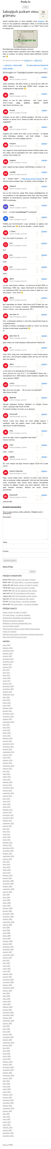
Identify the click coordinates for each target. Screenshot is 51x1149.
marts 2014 (6, 757)
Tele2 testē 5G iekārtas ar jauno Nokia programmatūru (21, 629)
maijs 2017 (6, 675)
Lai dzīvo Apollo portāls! (11, 626)
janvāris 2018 (7, 656)
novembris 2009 (8, 883)
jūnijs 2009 (6, 897)
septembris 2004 (8, 1043)
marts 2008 (6, 938)
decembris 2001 (8, 1133)
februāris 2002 (7, 1127)
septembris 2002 (8, 1108)
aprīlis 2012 (7, 804)
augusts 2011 (7, 826)
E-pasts (5, 551)
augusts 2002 (7, 1111)
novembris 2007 (8, 949)
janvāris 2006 (7, 1010)
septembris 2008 (8, 922)
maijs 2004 (6, 1054)
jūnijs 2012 (6, 799)
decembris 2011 (8, 815)
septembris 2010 (8, 856)
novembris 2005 (8, 1015)
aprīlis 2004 (7, 1056)
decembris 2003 (8, 1067)
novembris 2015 (8, 716)
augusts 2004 (7, 1045)
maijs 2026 (6, 645)
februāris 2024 (7, 648)
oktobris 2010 (7, 853)
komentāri (43, 13)
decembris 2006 (8, 979)
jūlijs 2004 (6, 1048)
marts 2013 (6, 779)
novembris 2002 (8, 1103)
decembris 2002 (8, 1100)
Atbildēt (44, 77)
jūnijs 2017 (6, 673)
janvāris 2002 (7, 1130)
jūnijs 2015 (6, 727)
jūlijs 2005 (6, 1026)
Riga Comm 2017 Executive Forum (15, 637)
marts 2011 (6, 840)
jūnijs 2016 (6, 700)
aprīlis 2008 (7, 936)
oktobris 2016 (7, 692)
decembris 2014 (8, 744)
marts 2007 (6, 971)
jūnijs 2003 (6, 1084)
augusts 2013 (7, 768)
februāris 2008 (7, 941)
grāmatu (41, 21)
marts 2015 (6, 736)
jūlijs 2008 (6, 927)
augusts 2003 (7, 1078)
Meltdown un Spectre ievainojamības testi (17, 623)
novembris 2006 (8, 982)
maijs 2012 (6, 801)
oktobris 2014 (7, 749)
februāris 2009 (7, 908)
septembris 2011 (8, 823)
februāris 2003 (7, 1095)
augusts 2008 (7, 925)
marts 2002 (6, 1125)
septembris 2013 (8, 766)
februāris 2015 (7, 738)
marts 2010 (6, 873)
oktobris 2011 (7, 820)
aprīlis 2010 (7, 870)
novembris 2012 (8, 788)
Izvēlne (25, 6)
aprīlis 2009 (7, 903)
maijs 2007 (6, 966)
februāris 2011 (7, 842)
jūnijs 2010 (6, 864)
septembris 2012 (8, 793)
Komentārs (7, 517)
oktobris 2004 (7, 1040)
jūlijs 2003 (6, 1081)
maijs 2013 (6, 774)
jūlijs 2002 (6, 1114)
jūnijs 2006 (6, 996)
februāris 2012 (7, 810)
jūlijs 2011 (6, 829)
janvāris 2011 (7, 845)
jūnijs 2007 (6, 963)
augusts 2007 (7, 958)
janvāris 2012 (7, 812)
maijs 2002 (6, 1119)
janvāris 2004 (7, 1064)
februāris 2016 (7, 708)
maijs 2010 (6, 867)
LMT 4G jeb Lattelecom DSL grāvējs (24, 591)
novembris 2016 (8, 689)
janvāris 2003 (7, 1097)
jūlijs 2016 (6, 697)
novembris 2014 (8, 747)
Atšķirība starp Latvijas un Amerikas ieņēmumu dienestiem (23, 634)
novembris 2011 (8, 818)
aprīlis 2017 (7, 678)
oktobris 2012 (7, 790)
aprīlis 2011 (7, 837)
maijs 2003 (6, 1086)
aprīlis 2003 (7, 1089)
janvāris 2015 (7, 741)
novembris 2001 (8, 1136)
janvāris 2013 (7, 785)
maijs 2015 (6, 730)
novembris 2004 (8, 1037)
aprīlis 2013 (7, 777)
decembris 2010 (8, 848)
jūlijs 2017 (6, 670)
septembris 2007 (8, 955)
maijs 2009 (6, 900)
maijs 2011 (6, 834)
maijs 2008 (6, 933)
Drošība (27, 60)
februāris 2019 (7, 653)
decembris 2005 (8, 1012)
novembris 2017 (8, 662)
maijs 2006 (6, 999)
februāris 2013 (7, 782)
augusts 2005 (7, 1023)
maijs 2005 (6, 1032)
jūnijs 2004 (6, 1051)
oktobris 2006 (7, 985)
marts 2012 (6, 807)
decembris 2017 (8, 659)
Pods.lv (25, 2)
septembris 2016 (8, 694)
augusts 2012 (7, 796)
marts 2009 (6, 905)
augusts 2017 (7, 667)
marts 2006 (6, 1004)
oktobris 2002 (7, 1106)
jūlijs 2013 (6, 771)
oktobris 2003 (7, 1073)
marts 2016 (6, 705)
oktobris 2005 (7, 1018)
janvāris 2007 (7, 977)
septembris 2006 (8, 988)
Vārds (5, 542)
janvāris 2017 (7, 684)
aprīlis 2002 (7, 1122)
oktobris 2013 (7, 763)
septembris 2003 (8, 1075)
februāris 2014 (7, 760)
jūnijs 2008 (6, 930)
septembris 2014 (8, 752)
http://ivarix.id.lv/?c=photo (32, 179)
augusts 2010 (7, 859)
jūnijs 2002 (6, 1117)
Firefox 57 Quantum (9, 631)
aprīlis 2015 (7, 733)
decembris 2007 (8, 947)
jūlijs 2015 (6, 725)
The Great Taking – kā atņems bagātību (25, 582)
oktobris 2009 (7, 886)
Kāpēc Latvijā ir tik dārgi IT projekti (23, 580)
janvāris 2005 (7, 1034)
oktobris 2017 (7, 664)
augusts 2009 (7, 892)
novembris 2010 (8, 851)
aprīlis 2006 (7, 1001)
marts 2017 (6, 681)
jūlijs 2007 (6, 960)
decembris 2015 (8, 714)
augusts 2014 (7, 755)
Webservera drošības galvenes (13, 621)
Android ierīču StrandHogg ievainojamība (17, 618)
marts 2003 (6, 1092)
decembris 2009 (8, 881)
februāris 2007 (7, 974)
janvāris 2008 (7, 944)
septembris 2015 (8, 722)
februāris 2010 (7, 875)
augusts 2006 (7, 990)
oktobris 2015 (7, 719)
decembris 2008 (8, 914)
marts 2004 (6, 1059)
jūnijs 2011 (6, 831)
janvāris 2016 (7, 711)
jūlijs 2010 (6, 862)
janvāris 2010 (7, 878)
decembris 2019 (8, 651)
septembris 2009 (8, 889)
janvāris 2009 (7, 911)
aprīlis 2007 (7, 969)
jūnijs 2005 (6, 1029)
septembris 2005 (8, 1021)
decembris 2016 (8, 686)
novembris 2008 (8, 916)
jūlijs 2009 (6, 894)
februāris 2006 (7, 1007)
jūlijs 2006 (6, 993)
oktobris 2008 (7, 919)
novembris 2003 (8, 1070)
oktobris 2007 (7, 952)
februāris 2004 (7, 1062)
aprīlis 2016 (7, 703)
